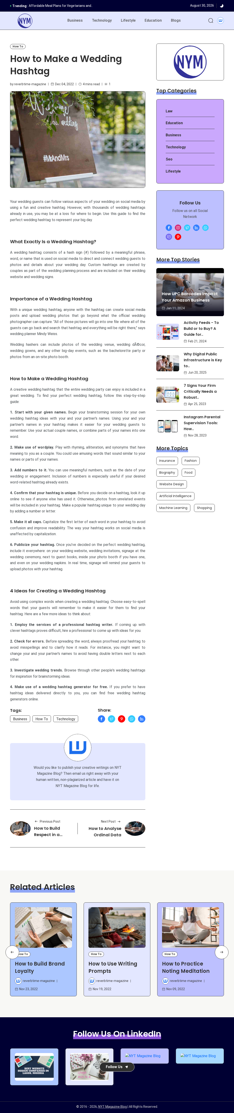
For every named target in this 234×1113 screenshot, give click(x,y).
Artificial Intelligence (175, 496)
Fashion (191, 460)
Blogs (176, 20)
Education (153, 20)
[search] (210, 21)
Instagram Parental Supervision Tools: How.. (202, 422)
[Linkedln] (141, 719)
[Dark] (221, 6)
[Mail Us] (169, 237)
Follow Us (114, 1066)
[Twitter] (111, 719)
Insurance (167, 460)
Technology (102, 20)
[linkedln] (196, 228)
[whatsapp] (205, 228)
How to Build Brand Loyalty (40, 967)
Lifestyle (128, 20)
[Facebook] (101, 719)
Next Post (108, 821)
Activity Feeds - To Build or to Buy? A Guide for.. (201, 328)
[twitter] (187, 228)
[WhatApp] (131, 719)
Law (169, 111)
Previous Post (50, 821)
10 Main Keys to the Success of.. (53, 7)
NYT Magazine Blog (112, 1106)
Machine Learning (173, 508)
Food (188, 472)
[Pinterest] (121, 719)
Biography (167, 472)
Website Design (171, 484)
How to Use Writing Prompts (112, 967)
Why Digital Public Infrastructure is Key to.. (203, 360)
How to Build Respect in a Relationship (47, 834)
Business (75, 20)
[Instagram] (178, 228)
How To (18, 46)
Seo (169, 159)
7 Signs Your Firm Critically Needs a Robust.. (200, 391)
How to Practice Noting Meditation (186, 967)
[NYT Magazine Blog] (25, 21)
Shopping (204, 508)
